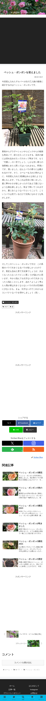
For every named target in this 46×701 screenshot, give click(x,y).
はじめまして (34, 686)
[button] (30, 430)
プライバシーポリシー (12, 693)
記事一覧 (12, 689)
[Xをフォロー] (12, 443)
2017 (6, 307)
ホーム (12, 686)
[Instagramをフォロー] (33, 443)
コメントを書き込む (23, 662)
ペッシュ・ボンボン (11, 302)
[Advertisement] (23, 41)
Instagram (34, 689)
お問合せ (34, 693)
